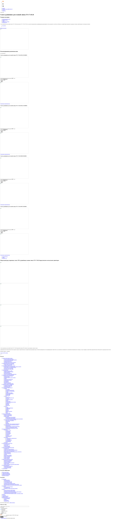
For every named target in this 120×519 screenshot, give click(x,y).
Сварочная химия (7, 446)
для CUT (5, 406)
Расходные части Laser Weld (8, 368)
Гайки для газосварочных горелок (11, 427)
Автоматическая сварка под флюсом (8, 363)
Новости (3, 494)
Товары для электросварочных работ (8, 447)
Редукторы (6, 429)
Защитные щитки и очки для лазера (10, 377)
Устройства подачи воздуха (8, 379)
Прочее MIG (8, 395)
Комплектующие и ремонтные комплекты (12, 426)
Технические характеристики (5, 103)
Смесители (6, 442)
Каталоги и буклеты (5, 475)
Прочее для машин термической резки (10, 374)
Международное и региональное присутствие (11, 484)
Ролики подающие (7, 456)
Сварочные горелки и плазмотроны (8, 384)
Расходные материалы (5, 465)
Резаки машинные (7, 372)
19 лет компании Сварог (8, 482)
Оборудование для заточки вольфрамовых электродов (12, 451)
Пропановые (8, 431)
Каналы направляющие (10, 393)
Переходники (8, 401)
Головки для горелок (9, 399)
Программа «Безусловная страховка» (10, 362)
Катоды (7, 409)
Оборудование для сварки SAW (9, 364)
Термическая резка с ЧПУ (8, 370)
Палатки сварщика (7, 445)
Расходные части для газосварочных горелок (11, 424)
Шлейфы (7, 403)
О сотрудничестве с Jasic (8, 481)
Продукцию (3, 509)
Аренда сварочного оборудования (9, 490)
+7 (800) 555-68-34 (12, 502)
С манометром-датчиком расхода (11, 438)
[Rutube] (2, 517)
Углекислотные (8, 430)
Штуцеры (7, 404)
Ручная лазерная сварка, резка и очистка (8, 365)
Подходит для (4, 22)
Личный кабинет (5, 496)
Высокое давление (9, 435)
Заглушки (7, 398)
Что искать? (2, 507)
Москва (5, 499)
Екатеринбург (6, 500)
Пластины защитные (7, 382)
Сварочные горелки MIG (8, 385)
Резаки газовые (6, 416)
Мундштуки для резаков (10, 420)
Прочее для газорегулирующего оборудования (11, 464)
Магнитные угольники (7, 455)
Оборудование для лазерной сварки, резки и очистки (12, 366)
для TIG (5, 396)
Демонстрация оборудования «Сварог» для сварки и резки (13, 493)
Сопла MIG (8, 389)
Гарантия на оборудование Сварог (9, 483)
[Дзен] (1, 517)
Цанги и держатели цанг (10, 397)
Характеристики (5, 256)
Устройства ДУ (6, 448)
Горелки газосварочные (8, 415)
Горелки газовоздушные (8, 414)
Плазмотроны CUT (7, 386)
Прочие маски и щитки (8, 380)
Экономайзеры (8, 440)
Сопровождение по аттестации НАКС (10, 492)
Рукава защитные (7, 457)
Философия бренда (7, 480)
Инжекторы (8, 421)
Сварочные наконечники (10, 390)
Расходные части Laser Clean (8, 369)
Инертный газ (8, 436)
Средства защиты (7, 444)
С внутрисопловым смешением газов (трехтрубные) (14, 418)
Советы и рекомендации (6, 473)
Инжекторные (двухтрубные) (10, 417)
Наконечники (8, 425)
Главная (3, 8)
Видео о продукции (5, 472)
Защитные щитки (7, 376)
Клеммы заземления (7, 452)
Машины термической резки (8, 371)
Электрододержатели (7, 453)
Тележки (5, 454)
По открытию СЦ (7, 487)
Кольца (7, 400)
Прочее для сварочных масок (8, 383)
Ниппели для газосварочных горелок (12, 428)
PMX (7, 412)
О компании (4, 479)
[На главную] (5, 1)
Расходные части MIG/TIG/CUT (7, 9)
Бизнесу (3, 489)
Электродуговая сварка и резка (7, 358)
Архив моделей (4, 468)
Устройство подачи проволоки (9, 449)
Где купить (4, 25)
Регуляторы (6, 437)
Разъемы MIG (8, 394)
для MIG (5, 388)
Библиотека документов (6, 474)
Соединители (8, 402)
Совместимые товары (5, 21)
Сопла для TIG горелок (4, 352)
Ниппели (7, 423)
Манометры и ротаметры (8, 460)
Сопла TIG (4, 10)
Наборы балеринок (9, 411)
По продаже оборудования (8, 486)
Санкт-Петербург (7, 498)
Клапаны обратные (7, 461)
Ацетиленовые (8, 433)
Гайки (7, 422)
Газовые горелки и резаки (6, 413)
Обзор (6, 19)
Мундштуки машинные (8, 373)
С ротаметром (8, 439)
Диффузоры (8, 408)
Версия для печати (3, 28)
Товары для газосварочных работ (7, 459)
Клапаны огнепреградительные (9, 462)
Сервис (3, 20)
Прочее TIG (8, 405)
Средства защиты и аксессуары (7, 443)
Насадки (7, 410)
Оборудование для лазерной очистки (10, 367)
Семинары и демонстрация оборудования (10, 488)
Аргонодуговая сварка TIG (8, 360)
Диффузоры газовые (9, 392)
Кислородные (8, 432)
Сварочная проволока (7, 467)
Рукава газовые (6, 463)
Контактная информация (6, 497)
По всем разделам (4, 508)
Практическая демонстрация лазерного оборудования (12, 491)
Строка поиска (2, 506)
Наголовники (6, 381)
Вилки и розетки (7, 458)
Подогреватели (8, 441)
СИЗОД (5, 378)
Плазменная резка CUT (8, 361)
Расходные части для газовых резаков (10, 419)
